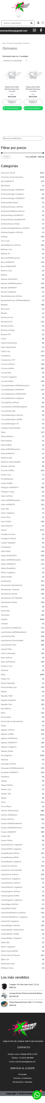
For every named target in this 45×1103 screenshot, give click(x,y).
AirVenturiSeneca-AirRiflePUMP (13, 220)
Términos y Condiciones (22, 1078)
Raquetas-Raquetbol (8, 700)
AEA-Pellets (5, 186)
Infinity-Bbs (5, 611)
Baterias (4, 275)
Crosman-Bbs (6, 373)
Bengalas (4, 305)
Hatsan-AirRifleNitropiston (11, 560)
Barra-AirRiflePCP (7, 262)
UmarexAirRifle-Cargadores (11, 849)
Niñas (3, 675)
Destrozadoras (6, 441)
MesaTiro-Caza (6, 666)
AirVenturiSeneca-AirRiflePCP (12, 215)
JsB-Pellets (5, 615)
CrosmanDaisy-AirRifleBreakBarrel (14, 407)
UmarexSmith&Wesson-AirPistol (13, 913)
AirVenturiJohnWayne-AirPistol (13, 211)
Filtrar (6, 156)
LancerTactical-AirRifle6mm (11, 628)
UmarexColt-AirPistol (9, 866)
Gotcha (3, 530)
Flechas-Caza (6, 475)
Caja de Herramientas (9, 343)
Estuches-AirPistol (8, 466)
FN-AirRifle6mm (7, 479)
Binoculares (5, 309)
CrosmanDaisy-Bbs (8, 411)
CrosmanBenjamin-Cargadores (12, 398)
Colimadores (5, 356)
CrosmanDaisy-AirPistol (10, 402)
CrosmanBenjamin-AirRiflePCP (12, 390)
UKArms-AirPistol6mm (9, 811)
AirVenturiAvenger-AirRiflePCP (12, 190)
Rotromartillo (6, 717)
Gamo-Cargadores (8, 513)
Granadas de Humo (8, 534)
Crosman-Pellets (7, 381)
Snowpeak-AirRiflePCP (9, 772)
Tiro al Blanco (6, 806)
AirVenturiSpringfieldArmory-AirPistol (15, 228)
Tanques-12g (6, 789)
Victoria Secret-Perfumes (10, 955)
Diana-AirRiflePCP (8, 453)
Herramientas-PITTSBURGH (11, 598)
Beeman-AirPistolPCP (9, 279)
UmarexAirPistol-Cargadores (11, 845)
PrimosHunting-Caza (8, 687)
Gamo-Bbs (5, 509)
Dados (3, 432)
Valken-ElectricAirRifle (9, 951)
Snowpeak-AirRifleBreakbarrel (12, 768)
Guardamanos (6, 547)
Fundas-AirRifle (6, 483)
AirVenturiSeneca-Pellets (10, 224)
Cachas (3, 339)
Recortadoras (6, 709)
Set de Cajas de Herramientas (12, 721)
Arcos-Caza (5, 241)
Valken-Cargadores (8, 947)
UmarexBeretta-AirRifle (10, 857)
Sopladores (5, 777)
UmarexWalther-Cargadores (11, 938)
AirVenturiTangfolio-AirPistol (12, 232)
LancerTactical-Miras (8, 645)
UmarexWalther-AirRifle (10, 934)
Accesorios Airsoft (8, 173)
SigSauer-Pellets (7, 751)
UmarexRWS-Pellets (8, 908)
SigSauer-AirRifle (7, 734)
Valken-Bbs (5, 942)
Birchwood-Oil (6, 322)
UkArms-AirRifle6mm (9, 815)
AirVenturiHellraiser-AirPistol (12, 207)
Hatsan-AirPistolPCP (9, 556)
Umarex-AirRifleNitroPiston (11, 828)
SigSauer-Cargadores (9, 747)
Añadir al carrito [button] (12, 102)
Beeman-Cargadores (8, 292)
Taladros (4, 781)
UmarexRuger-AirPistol (9, 904)
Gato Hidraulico (7, 526)
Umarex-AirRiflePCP (8, 832)
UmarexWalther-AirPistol (10, 925)
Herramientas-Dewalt (9, 594)
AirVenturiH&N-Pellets (9, 203)
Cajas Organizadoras (8, 347)
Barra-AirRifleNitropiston (10, 258)
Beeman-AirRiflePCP (9, 288)
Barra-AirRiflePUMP (8, 266)
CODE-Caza (5, 351)
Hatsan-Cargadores (8, 572)
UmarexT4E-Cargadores (10, 921)
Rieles (3, 713)
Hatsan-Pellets (6, 577)
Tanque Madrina (7, 785)
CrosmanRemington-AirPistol (12, 415)
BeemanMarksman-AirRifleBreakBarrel (15, 300)
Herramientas (6, 581)
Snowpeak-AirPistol (8, 764)
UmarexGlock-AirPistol (9, 874)
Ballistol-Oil (5, 254)
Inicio (4, 43)
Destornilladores (7, 436)
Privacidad (22, 1074)
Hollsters (4, 607)
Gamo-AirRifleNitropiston (10, 500)
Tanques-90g (6, 794)
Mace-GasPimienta (8, 662)
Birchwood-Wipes (8, 330)
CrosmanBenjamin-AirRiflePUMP (13, 394)
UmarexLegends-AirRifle (10, 896)
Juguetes (4, 619)
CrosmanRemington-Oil (10, 424)
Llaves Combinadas (8, 653)
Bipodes (4, 313)
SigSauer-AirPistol (8, 730)
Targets (3, 798)
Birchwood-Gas (7, 317)
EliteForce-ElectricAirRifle (11, 462)
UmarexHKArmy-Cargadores (11, 887)
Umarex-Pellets (7, 840)
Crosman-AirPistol (8, 364)
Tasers (3, 802)
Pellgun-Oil (5, 679)
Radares (4, 692)
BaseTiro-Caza (6, 271)
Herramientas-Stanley (9, 602)
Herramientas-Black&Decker (11, 585)
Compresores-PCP (8, 360)
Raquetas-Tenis (6, 704)
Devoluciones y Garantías (22, 1082)
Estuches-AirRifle (7, 470)
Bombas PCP (6, 334)
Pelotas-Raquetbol (8, 683)
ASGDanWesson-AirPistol (11, 245)
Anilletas (4, 237)
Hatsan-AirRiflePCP (8, 564)
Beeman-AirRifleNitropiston (11, 283)
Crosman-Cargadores (9, 377)
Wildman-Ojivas (7, 968)
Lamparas (4, 624)
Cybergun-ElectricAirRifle (10, 428)
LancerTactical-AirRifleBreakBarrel (14, 632)
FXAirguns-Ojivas (7, 492)
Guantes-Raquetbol (8, 543)
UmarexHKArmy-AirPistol (10, 883)
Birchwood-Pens (7, 326)
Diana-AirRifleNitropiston (10, 449)
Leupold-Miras (6, 649)
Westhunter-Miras (8, 964)
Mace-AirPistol (6, 658)
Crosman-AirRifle (7, 368)
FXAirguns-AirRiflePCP (9, 487)
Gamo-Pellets (6, 521)
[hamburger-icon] (18, 16)
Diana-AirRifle (6, 445)
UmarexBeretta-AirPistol (10, 853)
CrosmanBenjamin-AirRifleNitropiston (15, 385)
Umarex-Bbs (5, 836)
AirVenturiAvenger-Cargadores (12, 194)
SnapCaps (4, 760)
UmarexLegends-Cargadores (11, 900)
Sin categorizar (6, 755)
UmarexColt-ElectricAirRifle (11, 870)
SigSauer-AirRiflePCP (9, 743)
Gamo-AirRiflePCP (8, 504)
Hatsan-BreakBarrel (8, 568)
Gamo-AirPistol (7, 496)
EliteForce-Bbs (6, 458)
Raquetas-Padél (7, 696)
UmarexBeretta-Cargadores (11, 862)
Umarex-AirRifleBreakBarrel (11, 823)
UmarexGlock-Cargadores (10, 879)
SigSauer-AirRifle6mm (9, 738)
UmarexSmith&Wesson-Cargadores (14, 917)
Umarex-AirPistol (7, 819)
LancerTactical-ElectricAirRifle (12, 641)
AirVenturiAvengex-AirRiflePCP (13, 198)
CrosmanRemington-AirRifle (11, 419)
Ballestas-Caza (6, 249)
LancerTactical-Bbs (8, 636)
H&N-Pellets (6, 551)
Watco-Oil (5, 959)
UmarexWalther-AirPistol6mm (12, 930)
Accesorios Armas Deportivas (12, 177)
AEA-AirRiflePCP (7, 181)
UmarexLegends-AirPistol (10, 891)
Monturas (4, 670)
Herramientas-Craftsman (10, 589)
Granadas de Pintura (8, 538)
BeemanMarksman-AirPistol (11, 296)
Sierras (3, 726)
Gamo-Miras (5, 517)
